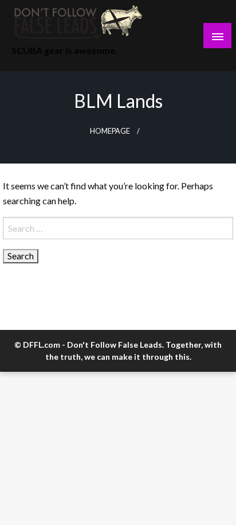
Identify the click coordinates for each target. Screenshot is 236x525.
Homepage (110, 131)
